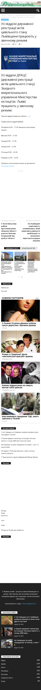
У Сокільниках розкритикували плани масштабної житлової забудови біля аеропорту (19, 266)
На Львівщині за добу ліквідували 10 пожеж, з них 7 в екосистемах (19, 446)
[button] (37, 10)
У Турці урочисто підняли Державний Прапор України (19, 457)
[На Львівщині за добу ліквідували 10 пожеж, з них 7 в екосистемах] (7, 643)
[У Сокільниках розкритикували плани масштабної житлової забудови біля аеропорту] (20, 256)
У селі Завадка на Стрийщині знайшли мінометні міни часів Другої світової (19, 433)
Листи (3, 667)
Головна (3, 15)
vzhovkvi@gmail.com (29, 604)
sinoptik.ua (20, 530)
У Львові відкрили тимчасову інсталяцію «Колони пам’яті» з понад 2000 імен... (27, 631)
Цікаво (3, 664)
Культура (4, 674)
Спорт (3, 681)
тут (29, 116)
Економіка (4, 671)
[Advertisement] (20, 194)
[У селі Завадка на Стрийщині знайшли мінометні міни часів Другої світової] (7, 620)
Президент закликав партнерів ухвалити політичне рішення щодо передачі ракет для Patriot (33, 267)
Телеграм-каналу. (7, 166)
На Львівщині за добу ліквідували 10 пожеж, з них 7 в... (26, 642)
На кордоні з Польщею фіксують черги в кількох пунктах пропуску (18, 452)
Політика (5, 19)
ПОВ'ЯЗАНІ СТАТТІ (12, 248)
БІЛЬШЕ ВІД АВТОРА (28, 248)
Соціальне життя (7, 678)
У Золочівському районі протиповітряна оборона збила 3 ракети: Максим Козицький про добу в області (8, 230)
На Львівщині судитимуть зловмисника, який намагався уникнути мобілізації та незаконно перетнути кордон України (31, 232)
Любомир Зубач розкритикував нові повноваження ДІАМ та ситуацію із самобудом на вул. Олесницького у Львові (6, 267)
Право (3, 660)
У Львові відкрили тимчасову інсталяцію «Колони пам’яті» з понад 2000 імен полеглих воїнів (18, 440)
